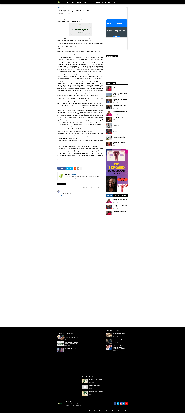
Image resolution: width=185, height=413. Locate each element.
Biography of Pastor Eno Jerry (119, 87)
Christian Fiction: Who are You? (71, 348)
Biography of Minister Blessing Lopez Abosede (120, 112)
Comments (124, 195)
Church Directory (84, 410)
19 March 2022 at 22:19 (75, 191)
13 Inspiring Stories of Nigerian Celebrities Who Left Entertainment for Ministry (120, 347)
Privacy (126, 410)
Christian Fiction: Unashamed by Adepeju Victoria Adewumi (71, 343)
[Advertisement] (117, 271)
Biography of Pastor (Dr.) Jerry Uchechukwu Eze (119, 143)
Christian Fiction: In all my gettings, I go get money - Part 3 (71, 336)
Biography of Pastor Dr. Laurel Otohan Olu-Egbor (119, 106)
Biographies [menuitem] (99, 2)
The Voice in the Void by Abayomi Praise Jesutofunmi (119, 136)
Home (58, 7)
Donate (90, 410)
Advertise (114, 410)
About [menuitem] (73, 2)
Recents (117, 195)
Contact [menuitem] (107, 2)
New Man (73, 174)
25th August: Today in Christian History (96, 392)
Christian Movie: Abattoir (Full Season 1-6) (120, 130)
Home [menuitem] (67, 2)
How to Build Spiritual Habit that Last (95, 386)
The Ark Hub (101, 410)
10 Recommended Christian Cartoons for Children (119, 334)
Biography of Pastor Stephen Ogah (119, 118)
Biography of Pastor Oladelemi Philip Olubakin (120, 100)
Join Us (95, 410)
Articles (62, 7)
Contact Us (120, 410)
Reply (62, 195)
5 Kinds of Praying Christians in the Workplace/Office (120, 340)
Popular (109, 195)
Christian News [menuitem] (81, 2)
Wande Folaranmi (65, 191)
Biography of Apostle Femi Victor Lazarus (119, 124)
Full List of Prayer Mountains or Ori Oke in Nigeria (120, 94)
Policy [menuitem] (114, 2)
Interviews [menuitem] (91, 2)
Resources (108, 410)
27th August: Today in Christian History (96, 380)
